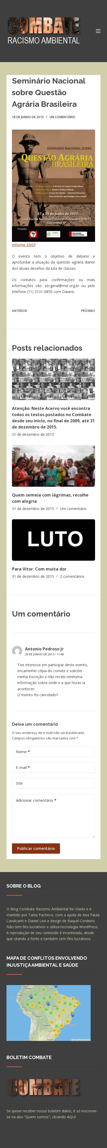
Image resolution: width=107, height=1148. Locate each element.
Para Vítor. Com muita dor (39, 569)
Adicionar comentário (36, 800)
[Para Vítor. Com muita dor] (53, 540)
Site (19, 783)
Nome (23, 751)
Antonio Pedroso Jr (44, 649)
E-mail (23, 767)
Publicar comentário (36, 848)
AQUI (71, 1116)
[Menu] (98, 31)
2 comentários (72, 576)
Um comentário (62, 117)
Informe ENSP (24, 244)
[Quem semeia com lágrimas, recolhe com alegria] (53, 465)
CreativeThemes (21, 1141)
